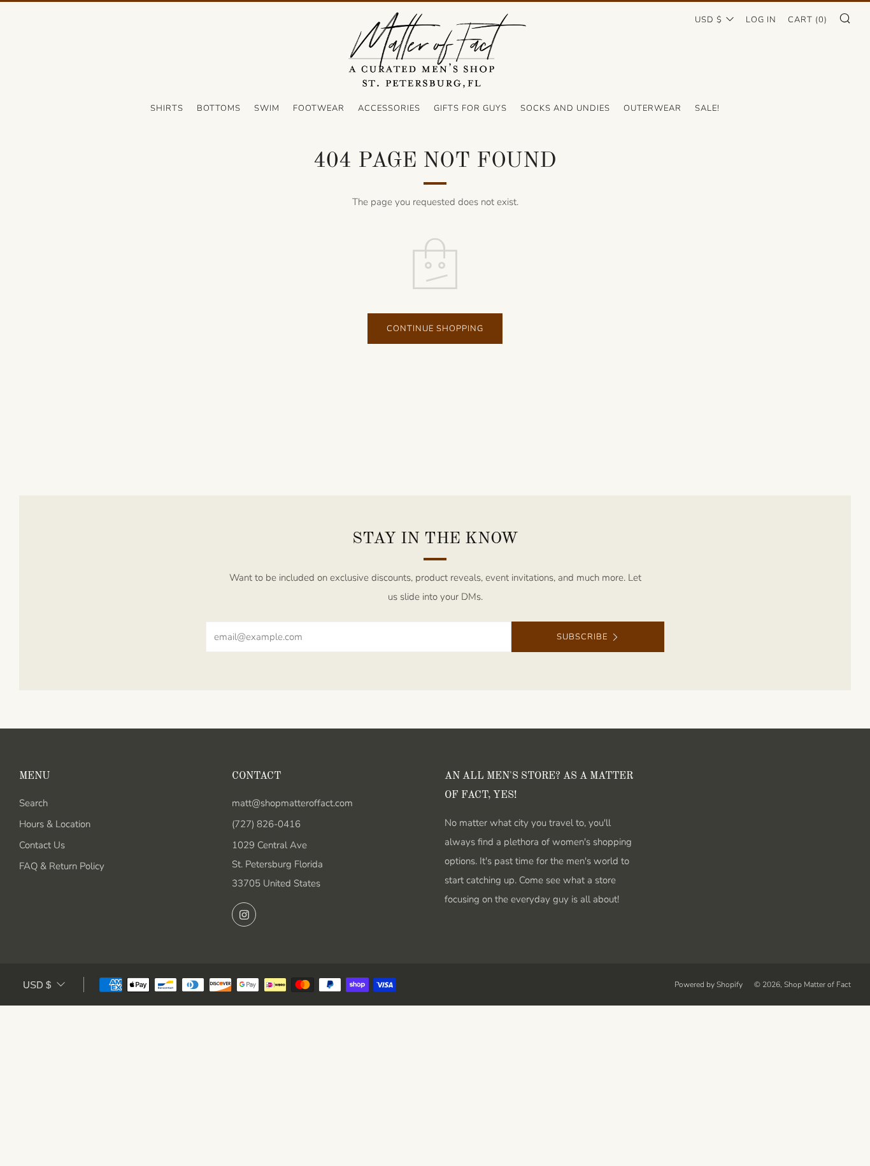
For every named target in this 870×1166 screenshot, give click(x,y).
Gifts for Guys (470, 108)
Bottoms (219, 108)
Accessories (389, 108)
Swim (267, 108)
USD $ (708, 19)
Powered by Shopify (708, 984)
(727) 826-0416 (266, 824)
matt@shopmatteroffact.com (292, 803)
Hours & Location (54, 824)
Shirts (166, 108)
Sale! (707, 108)
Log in (761, 19)
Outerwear (652, 108)
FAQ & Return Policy (61, 866)
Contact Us (42, 845)
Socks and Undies (565, 108)
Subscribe (582, 637)
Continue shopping (435, 328)
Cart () (807, 19)
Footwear (319, 108)
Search (33, 803)
